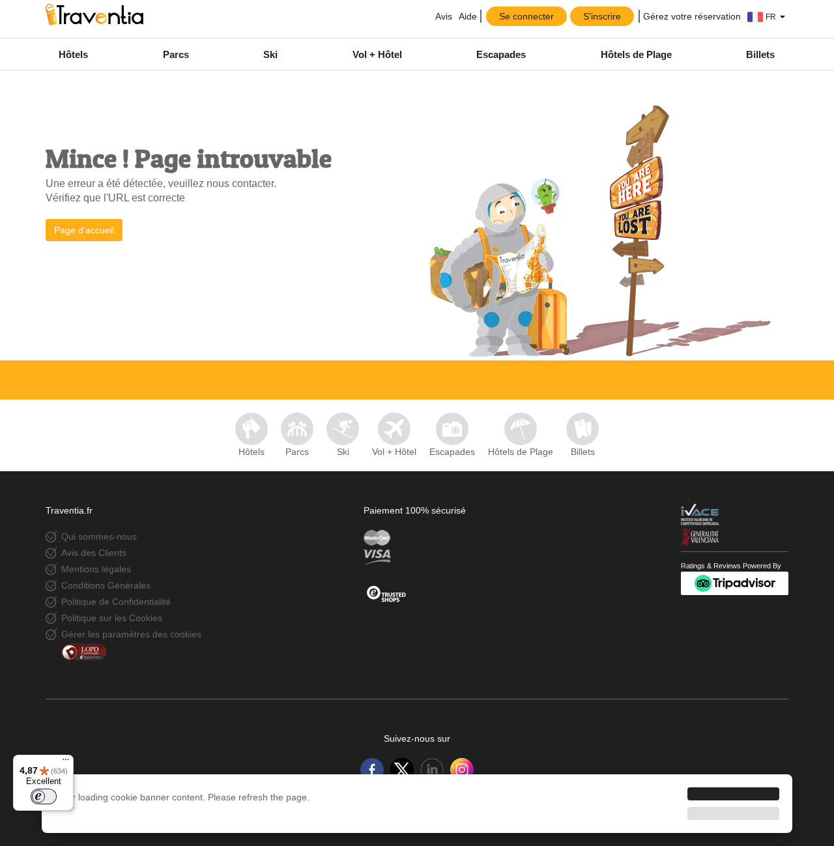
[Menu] (66, 762)
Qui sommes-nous (99, 536)
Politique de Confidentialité (116, 601)
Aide (468, 16)
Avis (442, 16)
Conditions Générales (106, 585)
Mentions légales (96, 569)
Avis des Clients (93, 552)
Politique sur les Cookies (111, 618)
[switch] (44, 796)
